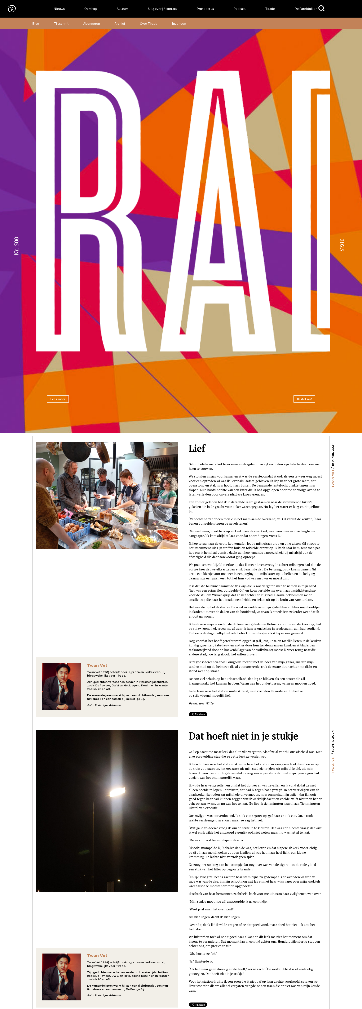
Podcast (240, 8)
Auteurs (122, 8)
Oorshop (90, 8)
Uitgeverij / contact (162, 8)
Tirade (270, 8)
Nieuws (59, 8)
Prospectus (205, 8)
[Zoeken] (321, 8)
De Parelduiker (306, 8)
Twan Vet (333, 478)
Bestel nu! (304, 399)
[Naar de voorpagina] (9, 8)
